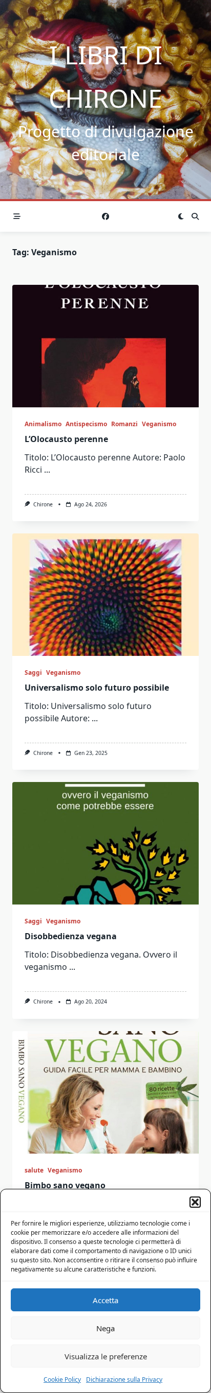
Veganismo (159, 424)
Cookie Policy (62, 1379)
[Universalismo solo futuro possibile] (105, 594)
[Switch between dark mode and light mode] (180, 216)
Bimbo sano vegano (65, 1185)
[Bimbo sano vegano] (105, 1092)
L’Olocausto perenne (66, 439)
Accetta (105, 1300)
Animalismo (43, 424)
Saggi (33, 672)
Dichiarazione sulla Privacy (124, 1379)
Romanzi (124, 424)
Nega (105, 1328)
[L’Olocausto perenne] (105, 346)
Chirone (43, 504)
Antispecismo (86, 424)
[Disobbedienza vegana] (105, 843)
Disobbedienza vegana (71, 936)
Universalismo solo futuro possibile (97, 687)
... (47, 469)
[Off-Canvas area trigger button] (17, 216)
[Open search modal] (195, 216)
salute (34, 1170)
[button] (195, 1202)
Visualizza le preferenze (106, 1356)
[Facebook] (105, 216)
